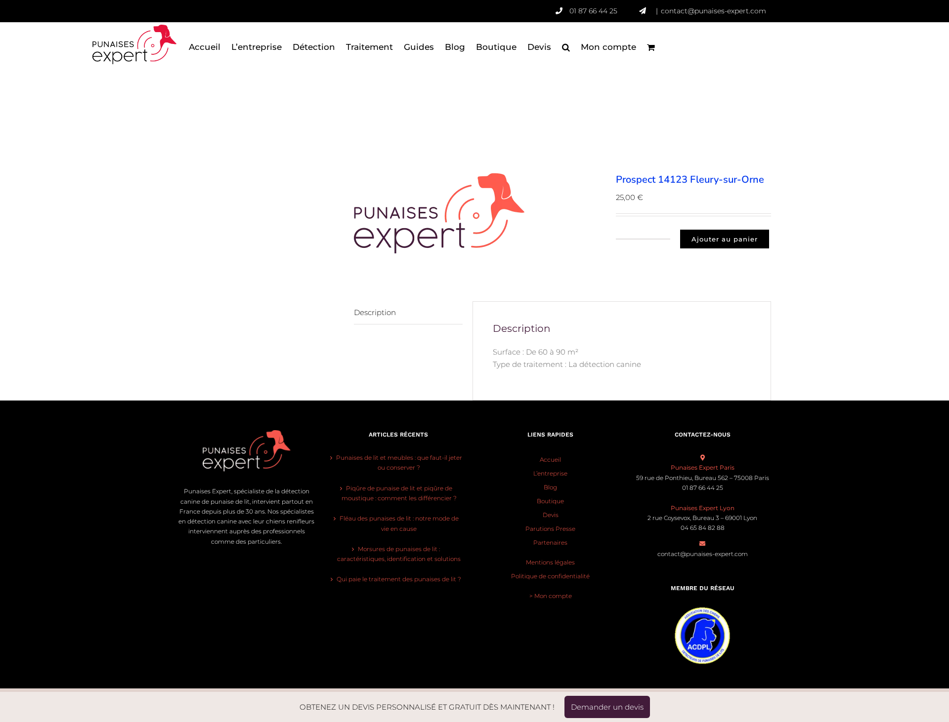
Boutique (550, 501)
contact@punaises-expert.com (713, 10)
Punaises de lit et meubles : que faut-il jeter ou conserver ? (399, 462)
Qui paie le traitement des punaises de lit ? (399, 579)
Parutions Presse (550, 528)
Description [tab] (375, 312)
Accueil (550, 459)
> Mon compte (550, 596)
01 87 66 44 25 (593, 10)
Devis (551, 515)
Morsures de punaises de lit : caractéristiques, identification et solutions (399, 553)
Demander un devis (607, 707)
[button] (566, 47)
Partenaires (550, 542)
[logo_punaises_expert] (477, 213)
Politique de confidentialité (550, 576)
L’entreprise (550, 473)
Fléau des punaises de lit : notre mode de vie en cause (399, 523)
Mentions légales (550, 562)
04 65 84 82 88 (703, 527)
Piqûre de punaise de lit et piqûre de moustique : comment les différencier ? (399, 493)
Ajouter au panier (724, 239)
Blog (550, 487)
